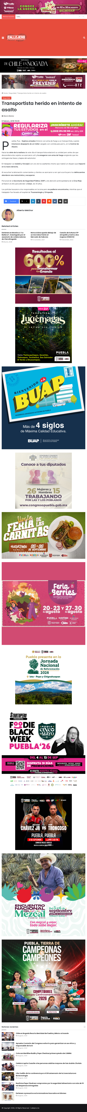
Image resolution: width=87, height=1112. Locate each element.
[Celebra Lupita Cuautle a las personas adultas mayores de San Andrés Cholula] (8, 1066)
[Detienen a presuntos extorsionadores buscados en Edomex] (8, 1096)
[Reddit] (49, 201)
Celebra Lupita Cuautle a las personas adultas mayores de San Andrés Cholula (48, 1063)
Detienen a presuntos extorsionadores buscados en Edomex (41, 1093)
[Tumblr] (38, 201)
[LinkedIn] (33, 201)
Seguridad (12, 93)
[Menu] (3, 38)
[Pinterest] (44, 201)
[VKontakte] (54, 201)
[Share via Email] (60, 201)
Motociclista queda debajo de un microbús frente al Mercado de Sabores (43, 235)
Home (5, 93)
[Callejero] (16, 37)
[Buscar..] (84, 38)
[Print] (65, 201)
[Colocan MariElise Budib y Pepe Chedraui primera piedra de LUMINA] (8, 1056)
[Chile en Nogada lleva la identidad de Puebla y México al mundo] (8, 1036)
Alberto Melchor (8, 116)
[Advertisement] (54, 35)
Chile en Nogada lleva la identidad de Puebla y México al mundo (42, 1033)
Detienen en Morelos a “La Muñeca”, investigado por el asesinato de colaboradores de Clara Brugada (14, 236)
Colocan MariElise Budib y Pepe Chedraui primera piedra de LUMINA (41, 17)
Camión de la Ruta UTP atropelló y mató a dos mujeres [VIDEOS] (69, 235)
